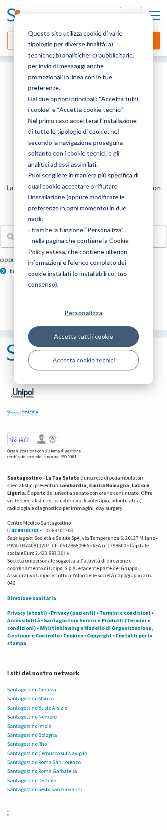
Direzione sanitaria (31, 598)
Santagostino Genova (31, 689)
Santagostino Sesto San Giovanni (44, 789)
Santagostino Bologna (32, 734)
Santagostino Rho (27, 743)
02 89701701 (25, 530)
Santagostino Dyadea (32, 780)
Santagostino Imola (29, 726)
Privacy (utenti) (27, 612)
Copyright (99, 635)
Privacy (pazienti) (73, 612)
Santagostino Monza (30, 698)
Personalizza (83, 312)
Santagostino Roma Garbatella (42, 771)
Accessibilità (23, 620)
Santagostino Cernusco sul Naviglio (47, 753)
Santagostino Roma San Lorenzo (44, 762)
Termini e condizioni (125, 612)
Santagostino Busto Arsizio (37, 707)
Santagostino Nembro (32, 716)
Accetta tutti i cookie (83, 336)
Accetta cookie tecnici (84, 360)
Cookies (73, 635)
